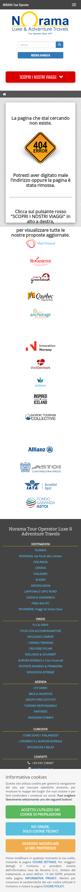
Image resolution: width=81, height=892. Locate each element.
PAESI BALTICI (40, 603)
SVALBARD (40, 574)
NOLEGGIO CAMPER (40, 637)
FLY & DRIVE (40, 625)
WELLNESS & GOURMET (40, 654)
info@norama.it (43, 769)
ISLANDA (40, 550)
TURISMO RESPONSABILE (40, 705)
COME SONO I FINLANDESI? (40, 735)
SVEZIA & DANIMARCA (40, 597)
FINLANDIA (41, 562)
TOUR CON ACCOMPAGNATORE (40, 631)
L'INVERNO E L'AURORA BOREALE (40, 741)
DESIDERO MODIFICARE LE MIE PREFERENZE (40, 845)
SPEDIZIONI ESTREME (40, 672)
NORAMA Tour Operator (16, 4)
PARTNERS (40, 711)
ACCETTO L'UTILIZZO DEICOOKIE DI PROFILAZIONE (40, 811)
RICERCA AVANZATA (40, 55)
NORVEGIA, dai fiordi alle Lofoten (40, 556)
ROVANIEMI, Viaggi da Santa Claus (40, 609)
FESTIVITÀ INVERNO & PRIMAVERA (40, 666)
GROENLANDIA (40, 585)
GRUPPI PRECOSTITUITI (41, 699)
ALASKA (40, 579)
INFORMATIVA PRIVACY (40, 878)
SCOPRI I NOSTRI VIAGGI (39, 77)
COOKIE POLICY (54, 886)
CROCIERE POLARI (40, 648)
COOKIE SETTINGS (44, 862)
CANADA (40, 568)
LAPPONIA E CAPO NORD (40, 591)
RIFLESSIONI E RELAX (40, 747)
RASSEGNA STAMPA (40, 717)
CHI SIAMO (40, 688)
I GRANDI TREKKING (40, 643)
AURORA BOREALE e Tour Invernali (40, 660)
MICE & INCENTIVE (40, 694)
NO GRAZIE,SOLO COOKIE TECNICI (40, 828)
